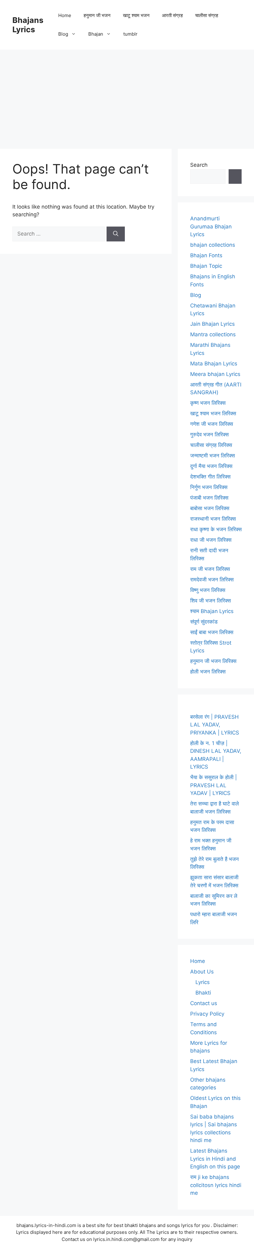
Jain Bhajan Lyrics (212, 324)
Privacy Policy (207, 1014)
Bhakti (203, 993)
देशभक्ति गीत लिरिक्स (210, 477)
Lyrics (202, 982)
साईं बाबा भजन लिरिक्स (211, 632)
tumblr (130, 34)
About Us (202, 972)
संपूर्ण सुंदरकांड (203, 622)
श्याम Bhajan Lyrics (212, 611)
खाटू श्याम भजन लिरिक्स (213, 413)
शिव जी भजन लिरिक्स (210, 601)
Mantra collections (213, 334)
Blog (63, 34)
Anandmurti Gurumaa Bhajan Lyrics (211, 226)
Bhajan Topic (206, 266)
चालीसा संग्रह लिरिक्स (211, 445)
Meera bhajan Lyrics (215, 374)
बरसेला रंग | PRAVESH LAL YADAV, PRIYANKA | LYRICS (214, 725)
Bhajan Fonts (206, 255)
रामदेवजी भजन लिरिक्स (212, 579)
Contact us (203, 1003)
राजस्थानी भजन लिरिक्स (213, 519)
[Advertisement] (127, 96)
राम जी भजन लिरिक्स (210, 569)
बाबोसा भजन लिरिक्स (209, 508)
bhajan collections (212, 245)
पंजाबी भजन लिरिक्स (209, 498)
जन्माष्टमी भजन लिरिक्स (212, 455)
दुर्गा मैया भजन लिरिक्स (211, 466)
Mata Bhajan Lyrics (213, 363)
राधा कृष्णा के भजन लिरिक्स (216, 529)
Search (199, 165)
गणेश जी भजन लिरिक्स (211, 424)
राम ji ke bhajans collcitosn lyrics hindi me (215, 1185)
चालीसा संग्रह (206, 15)
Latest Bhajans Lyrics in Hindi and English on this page (215, 1159)
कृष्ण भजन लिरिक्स (208, 403)
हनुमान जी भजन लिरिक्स (213, 661)
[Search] (116, 234)
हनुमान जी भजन (97, 15)
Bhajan (95, 34)
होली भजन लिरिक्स (208, 672)
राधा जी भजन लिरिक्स (210, 540)
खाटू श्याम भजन (136, 15)
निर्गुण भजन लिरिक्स (208, 487)
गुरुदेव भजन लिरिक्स (209, 434)
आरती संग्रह (172, 15)
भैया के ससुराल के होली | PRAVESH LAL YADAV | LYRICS (213, 785)
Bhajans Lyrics (27, 24)
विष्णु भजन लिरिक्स (207, 590)
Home (64, 15)
